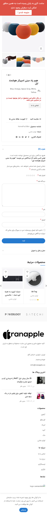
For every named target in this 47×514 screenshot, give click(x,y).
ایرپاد (43, 425)
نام (43, 209)
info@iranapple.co (37, 365)
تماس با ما (35, 105)
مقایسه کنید (34, 119)
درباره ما (42, 459)
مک (44, 435)
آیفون (43, 414)
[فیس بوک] (28, 137)
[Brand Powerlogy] (13, 314)
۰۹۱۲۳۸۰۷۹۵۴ (40, 360)
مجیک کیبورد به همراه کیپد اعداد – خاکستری (12, 293)
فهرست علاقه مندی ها (17, 119)
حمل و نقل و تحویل (38, 250)
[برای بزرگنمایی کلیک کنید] (41, 48)
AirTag (34, 291)
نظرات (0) (41, 149)
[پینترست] (22, 137)
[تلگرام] (16, 137)
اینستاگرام (41, 464)
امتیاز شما (41, 175)
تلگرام (43, 469)
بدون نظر (23, 386)
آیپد (43, 430)
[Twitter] (25, 137)
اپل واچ (42, 419)
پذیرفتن (23, 510)
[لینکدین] (19, 137)
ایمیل (42, 219)
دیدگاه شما (41, 181)
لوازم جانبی (32, 131)
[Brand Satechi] (34, 314)
